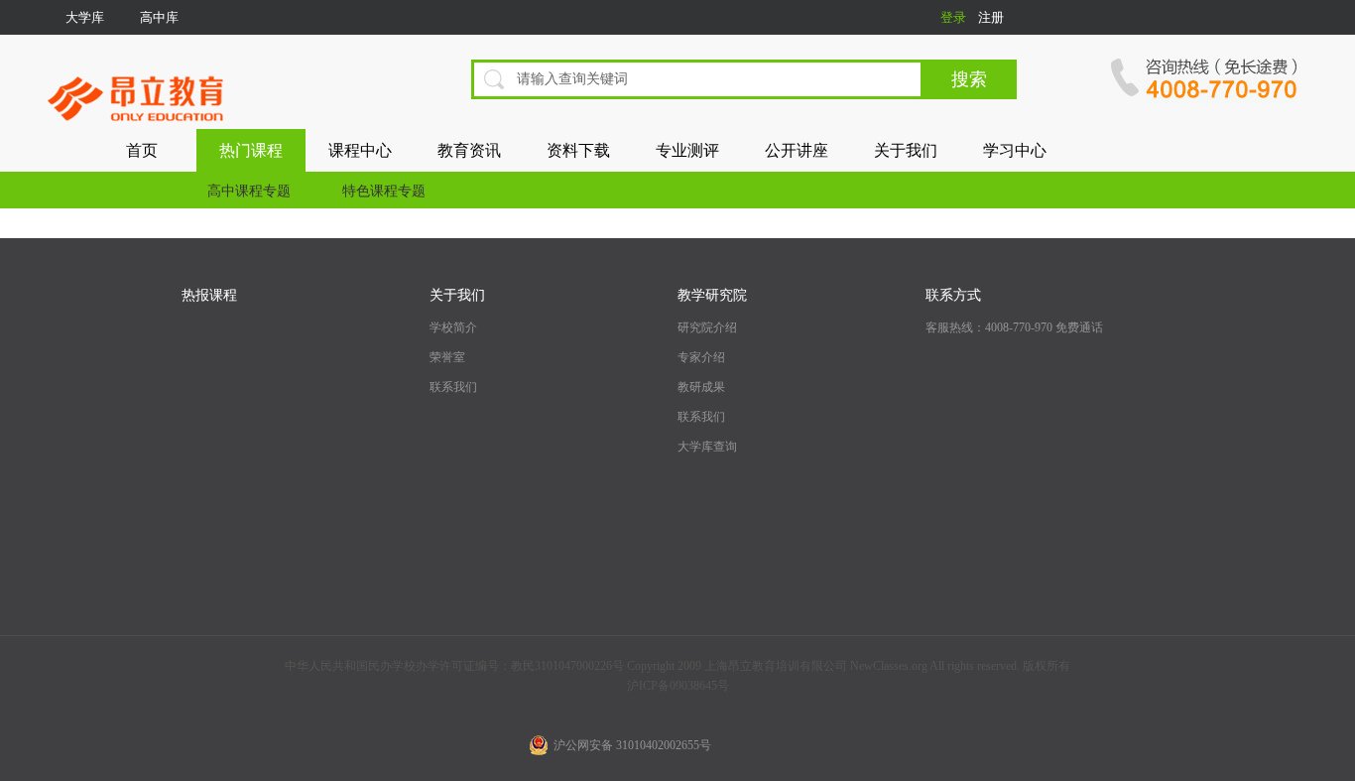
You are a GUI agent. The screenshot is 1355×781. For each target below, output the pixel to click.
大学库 (84, 17)
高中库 (159, 17)
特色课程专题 (384, 191)
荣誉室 (447, 357)
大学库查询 (707, 447)
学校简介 (453, 327)
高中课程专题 (249, 191)
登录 (953, 17)
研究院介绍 (707, 327)
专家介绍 (701, 357)
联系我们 (453, 387)
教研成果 (701, 387)
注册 (991, 17)
